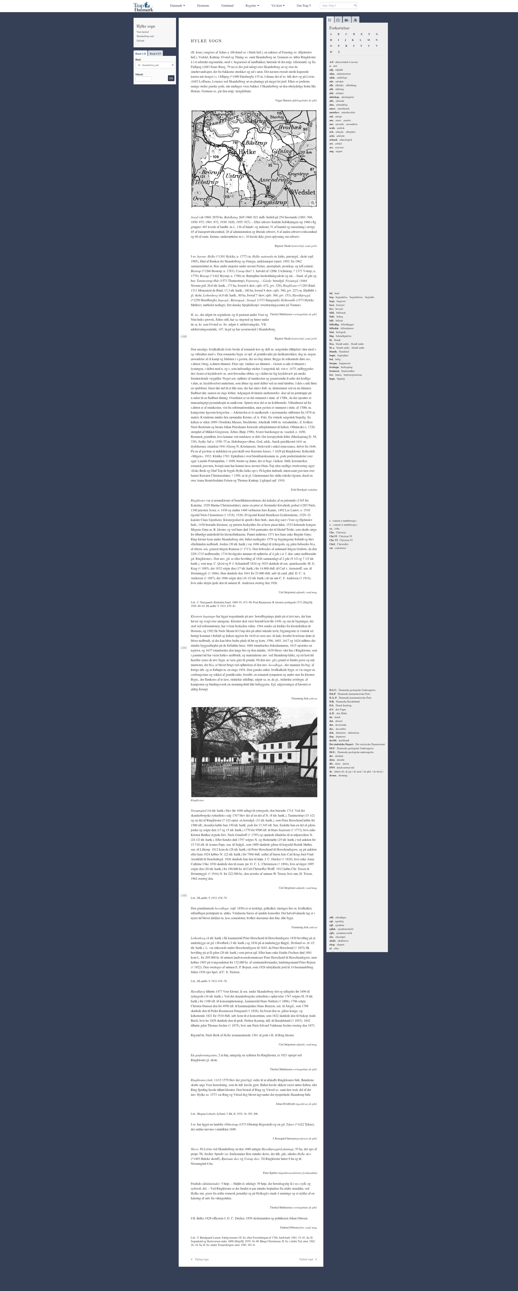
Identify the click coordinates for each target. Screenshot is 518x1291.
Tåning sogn (201, 1259)
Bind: (138, 59)
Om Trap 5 (304, 5)
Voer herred (143, 32)
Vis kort (276, 5)
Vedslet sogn (306, 1259)
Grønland (227, 5)
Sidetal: (139, 74)
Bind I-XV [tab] (155, 53)
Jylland (140, 40)
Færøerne (203, 5)
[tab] (330, 20)
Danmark (176, 5)
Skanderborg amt (145, 36)
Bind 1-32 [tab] (140, 53)
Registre (251, 5)
